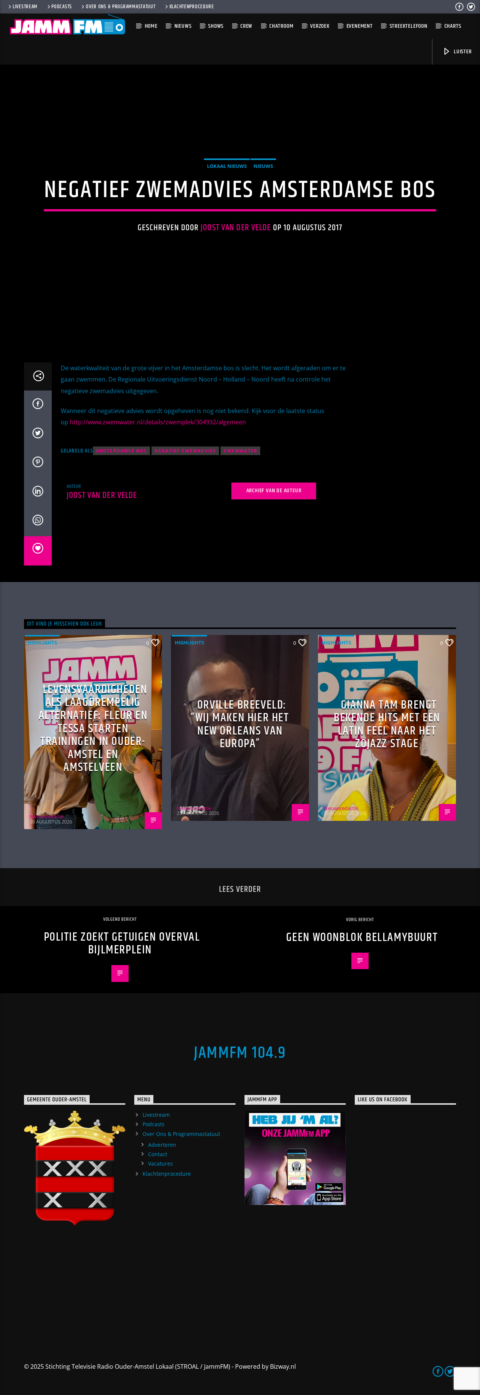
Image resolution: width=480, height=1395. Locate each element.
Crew (246, 26)
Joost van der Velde (236, 227)
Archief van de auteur (274, 490)
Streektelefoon (409, 26)
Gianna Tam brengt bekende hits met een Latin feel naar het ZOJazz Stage (387, 724)
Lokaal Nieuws (227, 166)
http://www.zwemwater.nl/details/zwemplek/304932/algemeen (158, 422)
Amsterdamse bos (121, 451)
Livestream (25, 7)
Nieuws (183, 26)
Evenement (359, 26)
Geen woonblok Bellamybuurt (362, 937)
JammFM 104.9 (240, 1053)
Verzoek (320, 26)
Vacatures (160, 1163)
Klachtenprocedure (192, 7)
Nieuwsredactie (47, 816)
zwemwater (240, 451)
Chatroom (281, 26)
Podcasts (61, 7)
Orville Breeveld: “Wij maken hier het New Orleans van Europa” (240, 724)
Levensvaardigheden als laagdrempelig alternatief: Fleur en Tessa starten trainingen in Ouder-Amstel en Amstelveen (93, 728)
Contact (157, 1154)
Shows (216, 26)
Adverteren (162, 1144)
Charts (452, 26)
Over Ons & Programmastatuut (120, 7)
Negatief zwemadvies (185, 451)
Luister (461, 51)
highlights (42, 642)
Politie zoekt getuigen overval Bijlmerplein (122, 943)
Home (151, 26)
